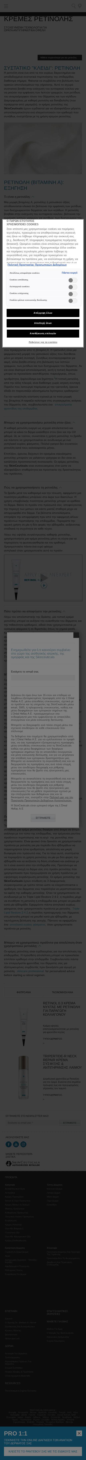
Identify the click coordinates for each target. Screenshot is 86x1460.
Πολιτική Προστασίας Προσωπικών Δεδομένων (37, 264)
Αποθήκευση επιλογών (43, 333)
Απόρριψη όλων (43, 313)
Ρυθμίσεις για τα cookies (43, 342)
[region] (43, 283)
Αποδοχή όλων (43, 323)
